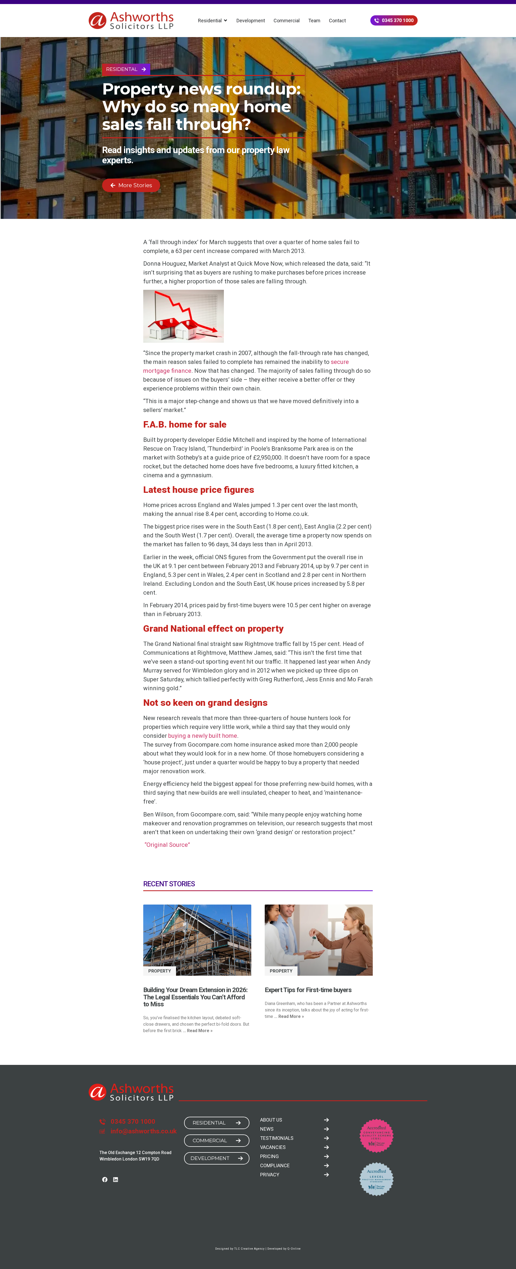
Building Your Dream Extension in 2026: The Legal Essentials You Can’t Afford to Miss (195, 997)
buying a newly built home (202, 735)
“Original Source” (166, 844)
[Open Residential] (225, 20)
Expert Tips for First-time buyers (308, 990)
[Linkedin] (115, 1179)
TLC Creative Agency (249, 1248)
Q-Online (294, 1248)
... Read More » (198, 1030)
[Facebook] (104, 1179)
